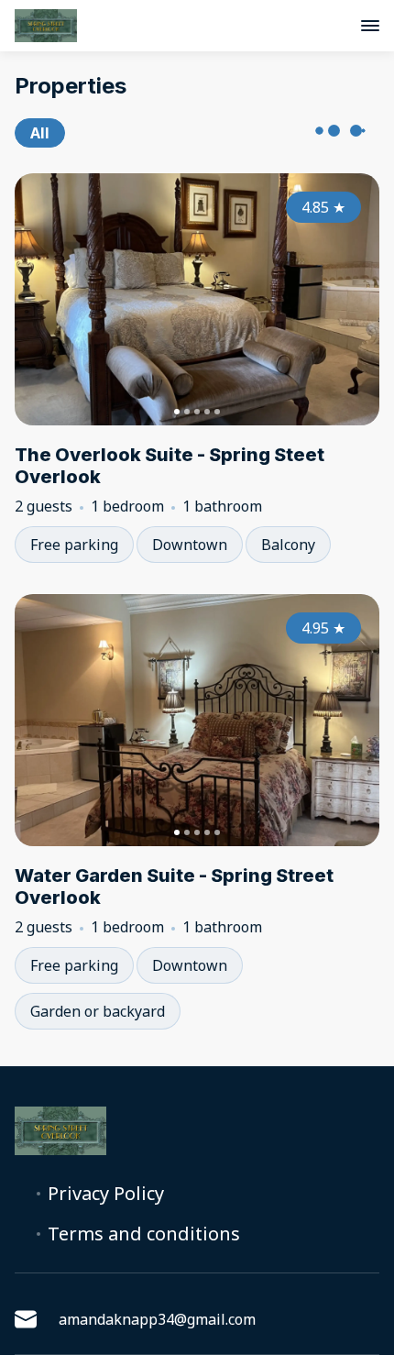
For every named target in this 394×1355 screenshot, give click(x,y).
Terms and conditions (144, 1234)
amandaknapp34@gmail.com (157, 1319)
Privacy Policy (106, 1193)
